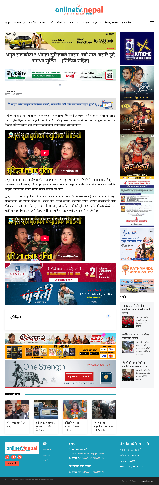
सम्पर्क (45, 461)
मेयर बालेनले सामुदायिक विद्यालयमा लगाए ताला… (103, 426)
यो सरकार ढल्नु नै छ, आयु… (16, 425)
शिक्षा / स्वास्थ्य (111, 22)
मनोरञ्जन (74, 22)
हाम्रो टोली (12, 463)
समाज (42, 22)
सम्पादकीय (126, 22)
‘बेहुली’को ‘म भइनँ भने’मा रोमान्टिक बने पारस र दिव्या (134, 365)
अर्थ (51, 22)
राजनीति (32, 22)
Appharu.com (148, 481)
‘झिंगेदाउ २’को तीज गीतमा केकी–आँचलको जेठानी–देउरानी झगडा (136, 309)
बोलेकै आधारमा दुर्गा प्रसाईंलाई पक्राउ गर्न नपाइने (136, 336)
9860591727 (86, 458)
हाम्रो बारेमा (47, 449)
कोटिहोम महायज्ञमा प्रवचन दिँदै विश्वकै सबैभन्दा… (73, 426)
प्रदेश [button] (95, 22)
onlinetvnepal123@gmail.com (90, 454)
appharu (11, 91)
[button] (151, 23)
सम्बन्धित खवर (12, 394)
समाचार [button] (17, 22)
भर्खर (123, 297)
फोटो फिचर (61, 22)
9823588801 (98, 472)
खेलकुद (86, 22)
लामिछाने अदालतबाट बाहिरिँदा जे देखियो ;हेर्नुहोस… (45, 426)
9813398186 (98, 458)
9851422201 (86, 472)
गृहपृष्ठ (7, 22)
